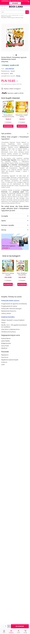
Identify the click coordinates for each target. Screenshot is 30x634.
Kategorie (11, 632)
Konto (18, 632)
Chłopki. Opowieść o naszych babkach (12, 320)
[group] (8, 115)
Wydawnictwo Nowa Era (8, 311)
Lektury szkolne (6, 313)
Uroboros (4, 362)
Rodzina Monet (5, 338)
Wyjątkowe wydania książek (9, 360)
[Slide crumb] (14, 55)
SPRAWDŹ (15, 3)
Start (4, 632)
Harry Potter (5, 346)
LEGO (3, 364)
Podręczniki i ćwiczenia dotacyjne (11, 308)
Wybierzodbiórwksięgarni (12, 89)
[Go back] (2, 7)
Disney (18, 76)
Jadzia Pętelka (5, 341)
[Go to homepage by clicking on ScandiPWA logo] (16, 7)
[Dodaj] (9, 626)
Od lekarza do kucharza (8, 332)
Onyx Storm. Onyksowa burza (10, 329)
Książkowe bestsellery (8, 317)
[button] (27, 12)
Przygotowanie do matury (9, 306)
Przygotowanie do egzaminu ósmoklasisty (14, 304)
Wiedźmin (4, 348)
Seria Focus (4, 357)
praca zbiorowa (10, 68)
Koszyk (25, 632)
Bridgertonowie (6, 343)
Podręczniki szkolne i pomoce (10, 300)
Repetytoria (4, 355)
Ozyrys (3, 322)
